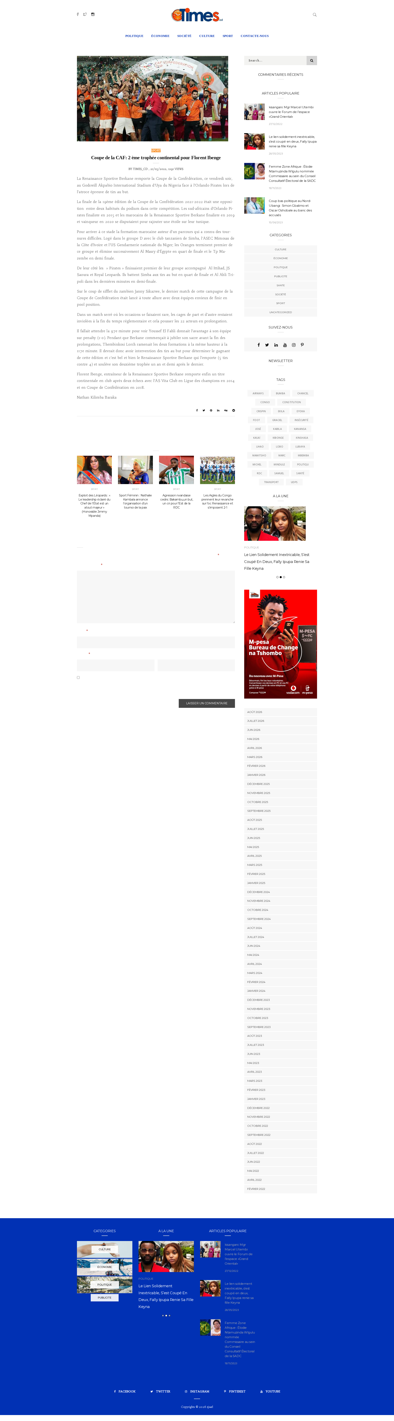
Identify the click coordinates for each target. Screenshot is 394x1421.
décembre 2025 (258, 783)
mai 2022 (253, 1170)
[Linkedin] (276, 345)
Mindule (279, 465)
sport (228, 36)
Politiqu (303, 465)
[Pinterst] (302, 345)
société (184, 36)
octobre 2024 (257, 909)
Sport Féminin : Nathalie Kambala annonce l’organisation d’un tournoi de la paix (135, 502)
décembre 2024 (258, 892)
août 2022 (254, 1143)
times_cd (140, 169)
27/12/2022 (275, 124)
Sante (281, 285)
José (258, 429)
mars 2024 (254, 973)
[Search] (315, 14)
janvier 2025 (256, 883)
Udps (294, 482)
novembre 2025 (258, 793)
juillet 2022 (255, 1153)
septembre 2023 (259, 1027)
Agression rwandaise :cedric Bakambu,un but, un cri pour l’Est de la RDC (176, 502)
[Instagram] (294, 345)
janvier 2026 (256, 774)
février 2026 (256, 765)
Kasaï (256, 438)
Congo (265, 402)
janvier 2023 (256, 1098)
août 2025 (254, 819)
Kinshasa (302, 438)
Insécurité (301, 420)
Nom (82, 631)
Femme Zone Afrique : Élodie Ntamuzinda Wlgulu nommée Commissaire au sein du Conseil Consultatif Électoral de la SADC (173, 1306)
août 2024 (254, 928)
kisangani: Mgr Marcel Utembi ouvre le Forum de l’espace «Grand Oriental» (291, 112)
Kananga (300, 429)
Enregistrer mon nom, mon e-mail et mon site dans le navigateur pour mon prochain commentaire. (148, 687)
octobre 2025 (257, 802)
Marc (282, 455)
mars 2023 (254, 1080)
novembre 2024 (258, 900)
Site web (165, 654)
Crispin (261, 411)
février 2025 (256, 873)
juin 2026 (253, 729)
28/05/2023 (276, 154)
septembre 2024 (259, 918)
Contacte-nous (255, 36)
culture (207, 36)
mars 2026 (254, 757)
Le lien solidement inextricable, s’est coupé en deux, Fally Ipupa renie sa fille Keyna (293, 141)
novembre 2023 (258, 1008)
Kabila (277, 429)
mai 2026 (253, 738)
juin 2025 (253, 838)
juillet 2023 (255, 1044)
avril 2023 (254, 1071)
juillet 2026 (255, 720)
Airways (258, 393)
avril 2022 (254, 1179)
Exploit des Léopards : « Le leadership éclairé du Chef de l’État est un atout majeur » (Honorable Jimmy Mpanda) (94, 506)
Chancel (303, 393)
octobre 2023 (257, 1018)
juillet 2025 (255, 828)
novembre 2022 (258, 1116)
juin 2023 (253, 1053)
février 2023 (256, 1089)
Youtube (273, 1391)
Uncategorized (280, 312)
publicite (280, 276)
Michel (257, 465)
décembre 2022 (258, 1108)
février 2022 (256, 1188)
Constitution (291, 402)
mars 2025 (254, 864)
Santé (300, 473)
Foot (256, 420)
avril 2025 (254, 855)
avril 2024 (254, 963)
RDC (259, 473)
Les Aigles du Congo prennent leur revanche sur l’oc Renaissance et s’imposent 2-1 (218, 502)
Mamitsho (259, 455)
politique (134, 36)
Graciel (277, 420)
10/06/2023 (276, 222)
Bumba (280, 393)
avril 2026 (254, 748)
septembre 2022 (258, 1134)
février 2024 (256, 982)
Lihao (260, 447)
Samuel (279, 473)
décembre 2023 (258, 999)
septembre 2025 (258, 810)
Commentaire (89, 565)
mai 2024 (253, 954)
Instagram (199, 1391)
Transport (271, 482)
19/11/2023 (275, 188)
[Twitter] (267, 345)
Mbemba (303, 455)
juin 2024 (253, 945)
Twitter (163, 1391)
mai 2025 (253, 847)
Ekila (281, 411)
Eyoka (301, 411)
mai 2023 (253, 1063)
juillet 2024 (255, 937)
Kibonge (278, 438)
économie (160, 36)
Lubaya (300, 447)
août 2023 (254, 1035)
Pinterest (237, 1391)
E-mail (83, 654)
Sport (156, 150)
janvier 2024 (256, 990)
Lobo (279, 447)
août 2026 (254, 712)
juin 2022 (253, 1161)
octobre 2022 (257, 1125)
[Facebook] (259, 345)
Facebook (127, 1391)
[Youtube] (285, 345)
